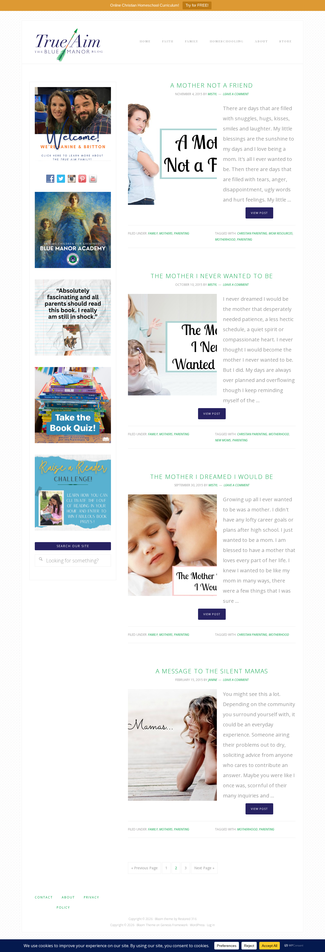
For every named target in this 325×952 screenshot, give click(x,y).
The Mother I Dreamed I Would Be (211, 476)
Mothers (165, 233)
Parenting (181, 233)
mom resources (280, 233)
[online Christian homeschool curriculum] (73, 266)
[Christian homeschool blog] (73, 159)
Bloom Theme (146, 925)
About (68, 897)
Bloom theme (164, 919)
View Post (259, 213)
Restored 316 (187, 919)
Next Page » (204, 867)
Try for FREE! (197, 5)
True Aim (67, 45)
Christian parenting (252, 233)
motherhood (225, 239)
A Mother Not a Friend (211, 85)
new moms (223, 440)
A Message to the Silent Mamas (212, 671)
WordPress (197, 925)
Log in (211, 925)
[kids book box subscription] (73, 441)
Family (153, 233)
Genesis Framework (174, 925)
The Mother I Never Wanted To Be (212, 276)
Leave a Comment (236, 94)
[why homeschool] (73, 353)
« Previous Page (144, 867)
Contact (44, 897)
